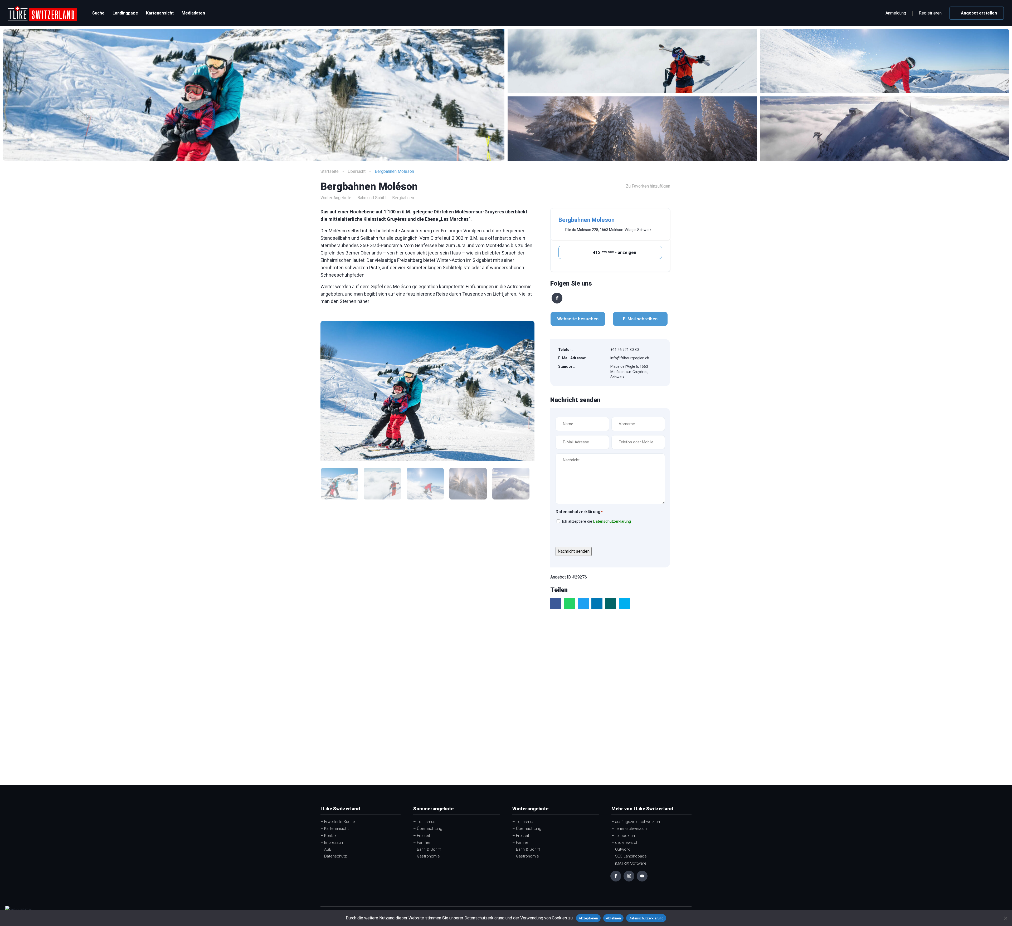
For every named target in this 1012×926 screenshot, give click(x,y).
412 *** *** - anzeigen (614, 252)
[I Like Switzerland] (42, 13)
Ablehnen (613, 918)
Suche (98, 13)
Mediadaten (193, 13)
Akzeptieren (588, 918)
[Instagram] (629, 876)
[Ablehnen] (1005, 918)
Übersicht (357, 171)
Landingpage (125, 13)
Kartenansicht (160, 13)
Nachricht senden (574, 551)
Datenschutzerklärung (612, 521)
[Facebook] (557, 298)
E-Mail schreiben (640, 318)
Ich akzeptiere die (596, 521)
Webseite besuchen (578, 318)
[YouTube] (642, 876)
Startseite (329, 171)
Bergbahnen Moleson (586, 220)
